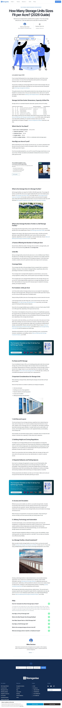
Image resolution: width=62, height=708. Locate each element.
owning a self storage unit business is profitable (26, 544)
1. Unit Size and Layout (19, 419)
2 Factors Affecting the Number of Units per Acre (27, 242)
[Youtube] (51, 686)
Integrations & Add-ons (5, 693)
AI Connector (3, 695)
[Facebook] (54, 686)
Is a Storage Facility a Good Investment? (24, 540)
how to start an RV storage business (27, 370)
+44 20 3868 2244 (36, 693)
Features (18, 1)
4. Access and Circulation (20, 501)
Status (17, 697)
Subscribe (43, 667)
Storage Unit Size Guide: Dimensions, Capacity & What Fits (30, 100)
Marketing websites (4, 691)
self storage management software (21, 88)
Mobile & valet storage (5, 699)
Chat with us (35, 687)
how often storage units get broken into (27, 302)
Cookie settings (52, 704)
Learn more (21, 706)
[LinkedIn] (48, 686)
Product (12, 1)
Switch (30, 1)
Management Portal (4, 689)
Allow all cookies (35, 704)
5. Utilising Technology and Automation (24, 519)
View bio (30, 652)
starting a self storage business (32, 94)
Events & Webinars (19, 695)
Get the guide (15, 174)
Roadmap (18, 693)
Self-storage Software (5, 686)
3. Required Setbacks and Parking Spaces (25, 460)
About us (18, 687)
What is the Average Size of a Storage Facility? (26, 189)
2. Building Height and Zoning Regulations (25, 439)
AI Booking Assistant (4, 697)
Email (34, 686)
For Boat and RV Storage (19, 361)
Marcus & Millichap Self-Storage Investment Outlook (23, 117)
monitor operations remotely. (39, 200)
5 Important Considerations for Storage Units (26, 376)
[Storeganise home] (5, 1)
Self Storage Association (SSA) (22, 195)
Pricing (34, 1)
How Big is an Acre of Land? (21, 141)
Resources (24, 1)
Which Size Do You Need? (20, 126)
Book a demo (58, 1)
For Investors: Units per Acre (21, 288)
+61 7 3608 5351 (36, 695)
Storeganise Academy (20, 686)
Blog (17, 689)
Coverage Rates (17, 264)
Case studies (18, 691)
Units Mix (15, 252)
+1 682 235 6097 (36, 689)
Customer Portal (4, 687)
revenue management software (35, 120)
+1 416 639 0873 (36, 691)
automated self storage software (28, 581)
